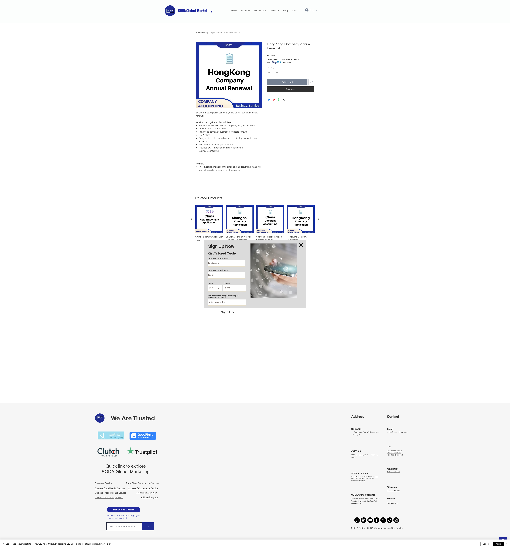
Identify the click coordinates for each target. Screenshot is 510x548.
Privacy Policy (105, 543)
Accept (498, 543)
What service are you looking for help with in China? (223, 296)
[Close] (506, 544)
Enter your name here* (218, 258)
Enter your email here (218, 270)
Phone (227, 283)
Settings (486, 543)
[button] (300, 245)
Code (211, 283)
